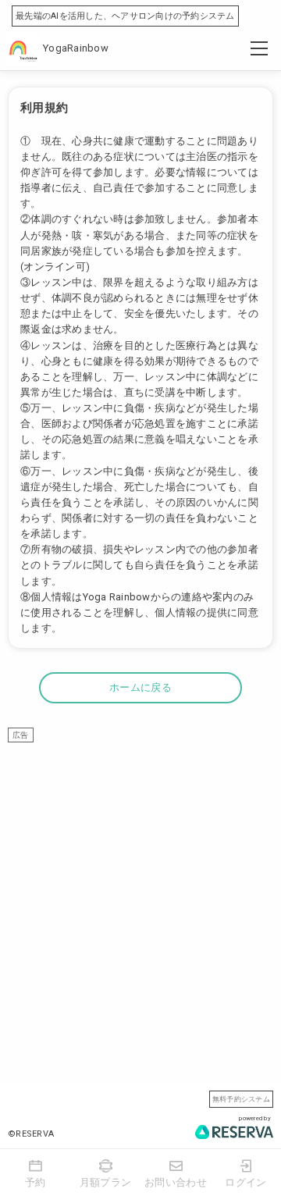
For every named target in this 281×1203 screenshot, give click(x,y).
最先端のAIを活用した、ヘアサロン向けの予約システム (125, 16)
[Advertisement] (140, 882)
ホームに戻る (140, 687)
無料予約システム (241, 1098)
